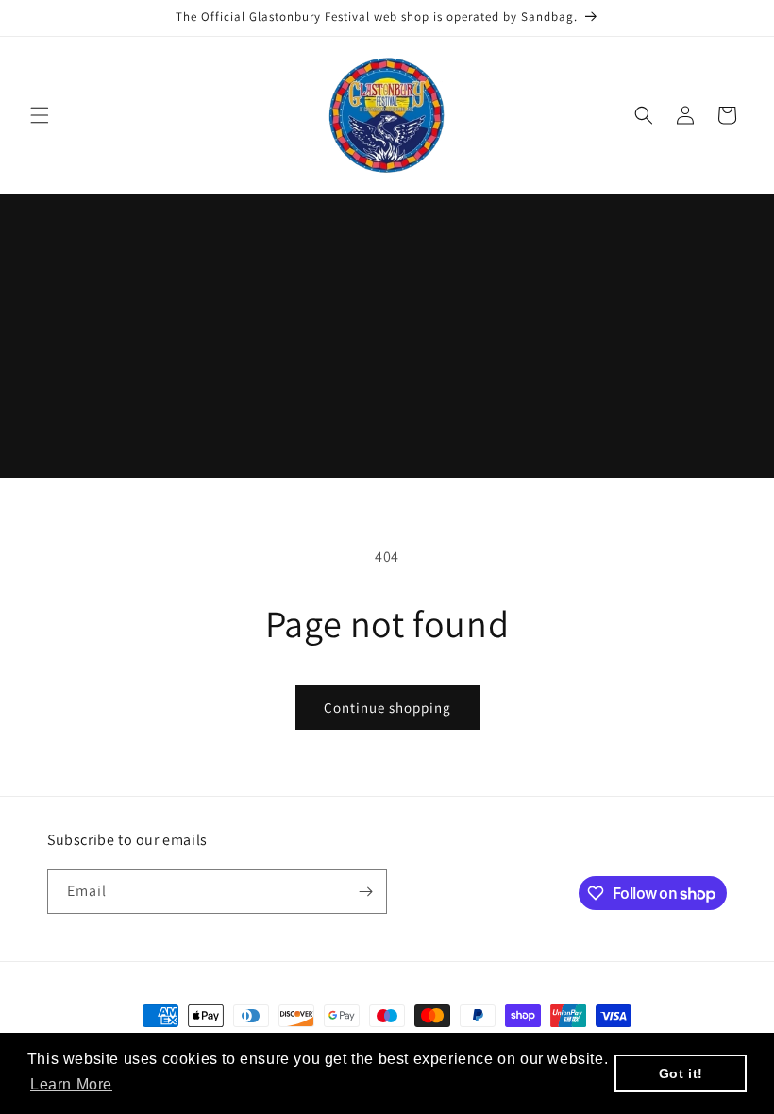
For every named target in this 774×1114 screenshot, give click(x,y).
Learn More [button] (71, 1084)
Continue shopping (387, 708)
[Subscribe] (365, 891)
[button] (39, 115)
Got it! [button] (681, 1073)
